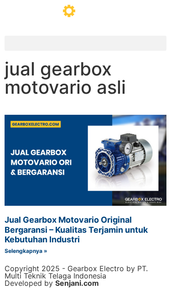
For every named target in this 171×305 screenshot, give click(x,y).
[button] (85, 43)
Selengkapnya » (26, 250)
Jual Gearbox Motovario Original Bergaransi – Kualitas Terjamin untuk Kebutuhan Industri (76, 229)
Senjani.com (77, 283)
